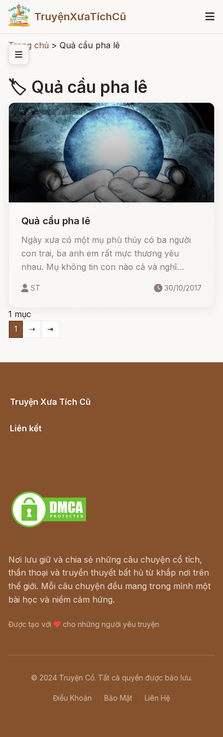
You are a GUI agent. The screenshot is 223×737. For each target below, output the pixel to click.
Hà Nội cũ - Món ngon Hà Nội (69, 453)
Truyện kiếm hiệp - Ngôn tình (68, 466)
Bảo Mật (118, 697)
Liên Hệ (157, 697)
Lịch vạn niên (36, 439)
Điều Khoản (72, 697)
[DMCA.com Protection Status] (49, 526)
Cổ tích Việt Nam (43, 413)
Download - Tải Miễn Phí (59, 479)
